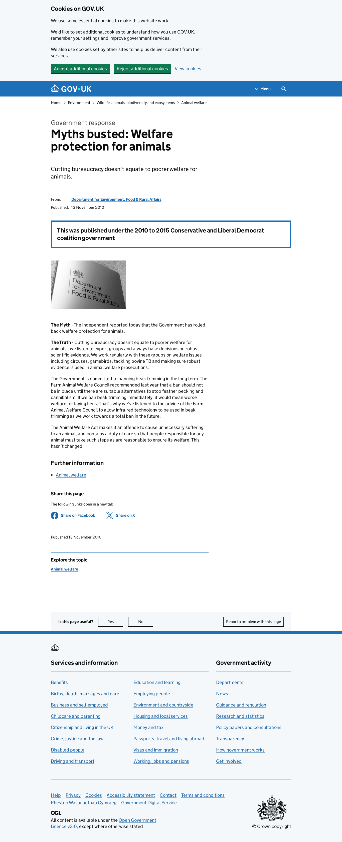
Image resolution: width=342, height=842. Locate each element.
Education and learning (157, 682)
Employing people (151, 693)
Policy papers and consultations (248, 727)
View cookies (188, 68)
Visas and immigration (155, 750)
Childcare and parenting (75, 716)
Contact (168, 795)
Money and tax (148, 727)
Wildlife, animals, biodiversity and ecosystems (136, 102)
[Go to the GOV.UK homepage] (71, 89)
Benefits (59, 682)
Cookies (93, 795)
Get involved (229, 761)
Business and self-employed (79, 705)
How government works (240, 750)
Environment (79, 102)
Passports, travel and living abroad (168, 739)
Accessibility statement (131, 795)
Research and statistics (240, 716)
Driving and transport (72, 761)
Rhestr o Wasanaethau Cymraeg (83, 803)
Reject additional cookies (142, 69)
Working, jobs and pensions (161, 761)
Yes (115, 621)
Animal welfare (194, 102)
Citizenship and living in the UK (82, 727)
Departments (229, 682)
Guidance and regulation (241, 705)
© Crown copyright (271, 826)
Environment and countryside (163, 705)
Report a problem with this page (253, 621)
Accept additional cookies (80, 69)
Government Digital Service (149, 803)
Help (56, 795)
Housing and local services (160, 716)
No (145, 621)
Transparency (230, 739)
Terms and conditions (203, 795)
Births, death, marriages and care (85, 693)
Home (56, 102)
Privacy (73, 795)
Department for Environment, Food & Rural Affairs (116, 199)
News (222, 693)
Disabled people (67, 750)
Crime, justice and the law (77, 739)
